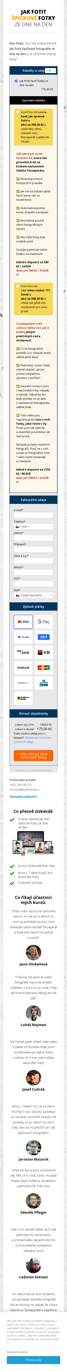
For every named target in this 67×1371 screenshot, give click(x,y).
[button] (23, 622)
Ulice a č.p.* (21, 556)
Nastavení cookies (17, 1351)
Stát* (17, 590)
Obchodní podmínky (23, 796)
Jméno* (19, 533)
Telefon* (19, 522)
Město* (19, 567)
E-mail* (18, 510)
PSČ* (17, 579)
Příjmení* (20, 544)
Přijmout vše (33, 1360)
